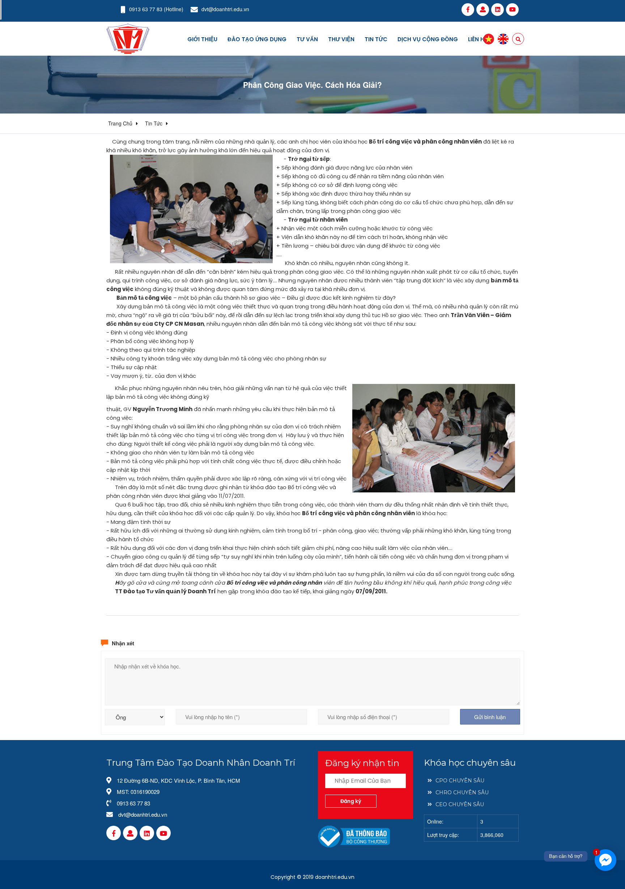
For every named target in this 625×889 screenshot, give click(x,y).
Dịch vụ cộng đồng (427, 39)
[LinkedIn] (497, 9)
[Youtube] (512, 9)
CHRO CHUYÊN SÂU (462, 792)
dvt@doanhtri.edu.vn (225, 9)
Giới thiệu (202, 39)
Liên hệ (478, 39)
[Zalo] (482, 9)
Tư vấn (307, 39)
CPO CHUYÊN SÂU (459, 780)
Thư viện (341, 39)
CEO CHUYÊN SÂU (459, 804)
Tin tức (376, 39)
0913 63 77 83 (145, 9)
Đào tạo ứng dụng (257, 39)
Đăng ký (350, 801)
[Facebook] (468, 9)
